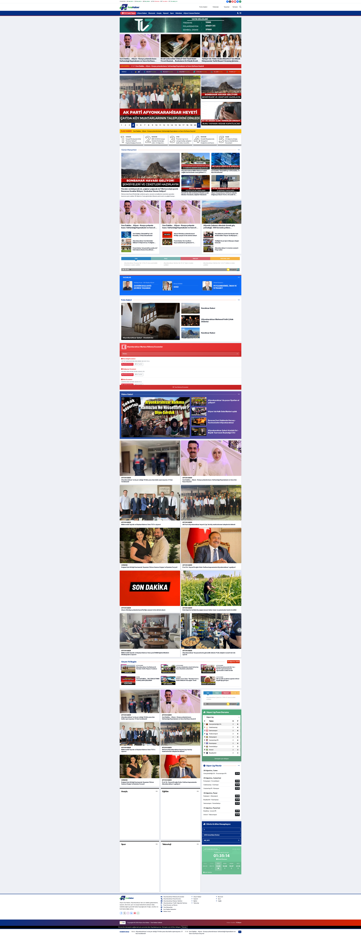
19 (191, 125)
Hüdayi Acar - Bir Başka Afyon (144, 282)
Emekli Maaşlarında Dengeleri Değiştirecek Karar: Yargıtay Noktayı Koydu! (207, 141)
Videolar (216, 7)
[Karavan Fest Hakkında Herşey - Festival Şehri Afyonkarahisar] (198, 421)
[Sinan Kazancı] (207, 286)
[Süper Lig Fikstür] (239, 766)
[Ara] (240, 7)
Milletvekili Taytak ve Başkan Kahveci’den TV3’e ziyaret (141, 524)
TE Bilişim (238, 922)
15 (176, 125)
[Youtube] (134, 913)
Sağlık (219, 901)
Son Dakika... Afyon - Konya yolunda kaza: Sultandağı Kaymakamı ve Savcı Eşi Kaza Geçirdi (164, 131)
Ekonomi (151, 13)
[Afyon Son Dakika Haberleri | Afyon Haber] (129, 7)
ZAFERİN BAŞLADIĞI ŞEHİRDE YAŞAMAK (142, 287)
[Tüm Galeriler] (239, 300)
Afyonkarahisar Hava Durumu (172, 899)
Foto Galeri (203, 7)
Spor (172, 13)
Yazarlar (226, 7)
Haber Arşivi (167, 911)
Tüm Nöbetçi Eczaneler (181, 387)
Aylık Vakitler (208, 872)
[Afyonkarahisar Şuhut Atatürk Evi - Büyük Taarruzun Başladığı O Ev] (198, 431)
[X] (124, 913)
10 (156, 125)
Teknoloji (166, 844)
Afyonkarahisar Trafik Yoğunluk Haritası (175, 903)
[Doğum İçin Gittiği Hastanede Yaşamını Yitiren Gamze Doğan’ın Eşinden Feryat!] (150, 545)
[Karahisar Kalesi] (190, 308)
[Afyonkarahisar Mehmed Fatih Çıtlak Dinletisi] (190, 320)
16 (180, 125)
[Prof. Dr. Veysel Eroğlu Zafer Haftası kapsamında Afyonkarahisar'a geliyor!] (211, 545)
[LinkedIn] (131, 913)
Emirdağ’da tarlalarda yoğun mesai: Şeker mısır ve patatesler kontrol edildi (209, 610)
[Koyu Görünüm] (238, 13)
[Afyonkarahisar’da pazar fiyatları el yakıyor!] (198, 401)
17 (183, 125)
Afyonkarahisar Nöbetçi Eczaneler (173, 896)
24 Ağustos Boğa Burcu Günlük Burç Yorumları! (231, 141)
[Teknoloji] (198, 844)
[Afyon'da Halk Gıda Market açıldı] (198, 411)
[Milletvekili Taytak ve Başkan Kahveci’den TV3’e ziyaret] (150, 502)
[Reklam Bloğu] (180, 25)
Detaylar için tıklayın (222, 758)
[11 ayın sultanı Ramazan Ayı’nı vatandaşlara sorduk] (155, 417)
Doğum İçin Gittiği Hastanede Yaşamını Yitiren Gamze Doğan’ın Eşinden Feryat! (149, 567)
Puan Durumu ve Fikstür (170, 905)
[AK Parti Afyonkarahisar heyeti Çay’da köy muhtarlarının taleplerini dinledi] (211, 502)
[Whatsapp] (138, 913)
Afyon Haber (142, 13)
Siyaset (166, 13)
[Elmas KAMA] (167, 286)
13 (168, 125)
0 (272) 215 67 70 (128, 364)
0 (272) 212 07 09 (128, 374)
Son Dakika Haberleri (169, 909)
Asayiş (159, 13)
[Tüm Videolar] (239, 394)
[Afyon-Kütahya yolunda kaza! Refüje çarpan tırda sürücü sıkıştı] (150, 588)
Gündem (178, 13)
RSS (123, 922)
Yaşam (227, 136)
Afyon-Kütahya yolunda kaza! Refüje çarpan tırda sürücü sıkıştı (143, 610)
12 (164, 125)
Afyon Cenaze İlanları (192, 13)
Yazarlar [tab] (127, 277)
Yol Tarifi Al (139, 364)
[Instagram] (128, 913)
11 (160, 125)
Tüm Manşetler (168, 907)
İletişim (235, 7)
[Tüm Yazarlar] (239, 277)
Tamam (184, 927)
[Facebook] (121, 913)
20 (195, 125)
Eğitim (165, 791)
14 (172, 125)
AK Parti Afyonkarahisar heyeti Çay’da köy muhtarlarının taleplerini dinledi (208, 524)
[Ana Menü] (240, 13)
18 (187, 125)
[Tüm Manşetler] (239, 150)
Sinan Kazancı (218, 282)
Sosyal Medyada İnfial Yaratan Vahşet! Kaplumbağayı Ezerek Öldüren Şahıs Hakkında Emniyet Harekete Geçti (134, 141)
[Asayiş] (157, 791)
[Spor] (157, 844)
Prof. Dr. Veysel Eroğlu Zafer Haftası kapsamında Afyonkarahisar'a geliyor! (209, 567)
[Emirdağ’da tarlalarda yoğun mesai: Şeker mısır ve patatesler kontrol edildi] (211, 588)
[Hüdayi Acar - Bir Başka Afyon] (127, 286)
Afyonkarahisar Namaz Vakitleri (172, 901)
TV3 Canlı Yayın (129, 13)
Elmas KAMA (178, 284)
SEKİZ (176, 287)
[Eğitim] (198, 791)
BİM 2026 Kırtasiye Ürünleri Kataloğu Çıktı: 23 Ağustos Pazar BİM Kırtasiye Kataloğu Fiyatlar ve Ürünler (159, 141)
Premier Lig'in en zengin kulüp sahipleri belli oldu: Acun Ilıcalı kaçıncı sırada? (183, 141)
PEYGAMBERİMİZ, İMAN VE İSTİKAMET (225, 287)
